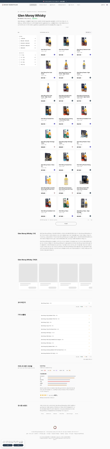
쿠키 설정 (71, 433)
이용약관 (62, 433)
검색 (27, 433)
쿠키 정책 (21, 442)
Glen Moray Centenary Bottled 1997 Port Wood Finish (52, 349)
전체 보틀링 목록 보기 (87, 359)
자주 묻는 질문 (42, 433)
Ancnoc (76, 413)
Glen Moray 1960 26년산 (46, 336)
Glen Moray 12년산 (45, 322)
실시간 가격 (34, 18)
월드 (71, 5)
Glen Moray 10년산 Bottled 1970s (48, 315)
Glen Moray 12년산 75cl (46, 325)
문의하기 (36, 433)
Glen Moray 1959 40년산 (46, 332)
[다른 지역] (107, 5)
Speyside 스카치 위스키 (32, 11)
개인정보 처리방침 (55, 433)
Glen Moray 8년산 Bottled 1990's (48, 346)
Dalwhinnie (48, 413)
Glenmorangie (70, 413)
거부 (8, 445)
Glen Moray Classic (45, 303)
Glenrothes (61, 413)
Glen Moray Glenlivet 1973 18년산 (48, 353)
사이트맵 (48, 433)
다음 (91, 219)
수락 (18, 445)
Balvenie (55, 413)
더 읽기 (67, 27)
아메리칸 (62, 5)
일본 (52, 5)
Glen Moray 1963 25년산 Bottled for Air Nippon (51, 339)
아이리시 (43, 5)
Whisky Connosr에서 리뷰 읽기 (47, 397)
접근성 (66, 433)
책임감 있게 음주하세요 (79, 433)
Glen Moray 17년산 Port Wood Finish (48, 329)
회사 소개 (31, 433)
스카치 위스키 (23, 11)
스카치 (33, 5)
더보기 (78, 5)
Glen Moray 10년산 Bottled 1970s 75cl (49, 318)
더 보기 (66, 223)
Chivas (42, 413)
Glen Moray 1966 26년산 (46, 343)
